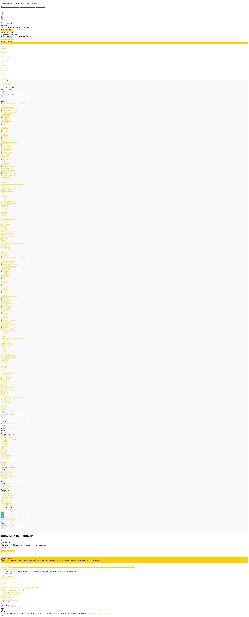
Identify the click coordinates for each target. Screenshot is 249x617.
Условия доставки (7, 191)
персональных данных (102, 613)
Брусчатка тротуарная (8, 203)
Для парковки (6, 224)
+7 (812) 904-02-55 (7, 506)
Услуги (3, 240)
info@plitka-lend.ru (7, 83)
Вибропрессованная (8, 219)
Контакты (4, 255)
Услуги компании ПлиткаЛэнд (11, 594)
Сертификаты (5, 185)
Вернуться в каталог (8, 553)
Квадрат (4, 226)
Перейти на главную (8, 551)
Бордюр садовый (7, 234)
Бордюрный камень (8, 231)
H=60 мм (4, 215)
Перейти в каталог (7, 31)
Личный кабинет (7, 511)
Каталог (3, 199)
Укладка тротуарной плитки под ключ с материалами (19, 587)
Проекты (4, 252)
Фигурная (4, 229)
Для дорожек (5, 220)
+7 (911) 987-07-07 (7, 504)
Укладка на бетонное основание (12, 591)
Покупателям (5, 247)
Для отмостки (5, 222)
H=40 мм (4, 210)
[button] (124, 2)
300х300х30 (5, 205)
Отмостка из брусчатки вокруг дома (13, 589)
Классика (4, 227)
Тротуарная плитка (7, 201)
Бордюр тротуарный (8, 236)
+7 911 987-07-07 (7, 521)
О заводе (4, 580)
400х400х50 (5, 206)
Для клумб (4, 238)
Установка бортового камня (10, 592)
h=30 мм (4, 212)
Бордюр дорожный (7, 233)
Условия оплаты (6, 189)
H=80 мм (4, 217)
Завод (3, 241)
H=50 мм (4, 213)
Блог (2, 254)
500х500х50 (5, 208)
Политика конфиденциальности (12, 184)
